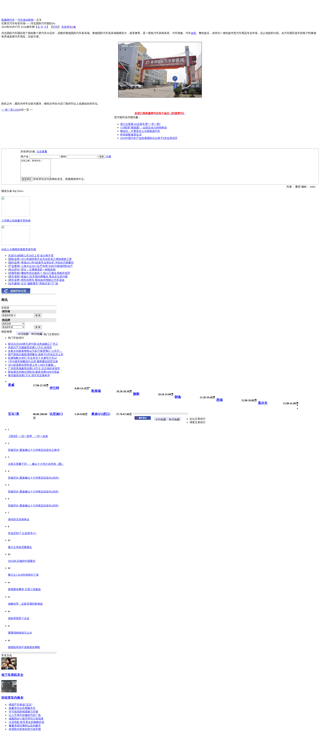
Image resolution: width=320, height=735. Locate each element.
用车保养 (14, 280)
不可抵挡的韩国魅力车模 (23, 711)
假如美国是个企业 (18, 618)
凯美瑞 (96, 391)
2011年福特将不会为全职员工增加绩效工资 (46, 259)
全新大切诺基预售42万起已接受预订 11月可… (35, 351)
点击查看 (41, 151)
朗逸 (178, 397)
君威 (11, 385)
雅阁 (136, 394)
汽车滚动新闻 (26, 19)
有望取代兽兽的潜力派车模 (25, 729)
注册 (108, 156)
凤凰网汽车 (8, 19)
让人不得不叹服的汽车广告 (25, 715)
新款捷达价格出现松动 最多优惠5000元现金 (33, 371)
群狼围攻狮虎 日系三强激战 (24, 589)
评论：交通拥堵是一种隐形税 (38, 269)
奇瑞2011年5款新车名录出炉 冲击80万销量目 (47, 262)
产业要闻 (14, 266)
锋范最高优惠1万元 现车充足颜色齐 (29, 375)
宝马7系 (13, 414)
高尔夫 (263, 403)
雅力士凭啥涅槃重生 (20, 547)
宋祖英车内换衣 (12, 697)
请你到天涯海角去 (18, 519)
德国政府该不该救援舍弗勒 (24, 647)
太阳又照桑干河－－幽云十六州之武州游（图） (36, 464)
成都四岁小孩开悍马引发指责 (26, 718)
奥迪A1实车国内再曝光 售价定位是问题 (44, 276)
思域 (219, 400)
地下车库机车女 (12, 675)
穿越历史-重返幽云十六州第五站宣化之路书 (34, 450)
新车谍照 (14, 276)
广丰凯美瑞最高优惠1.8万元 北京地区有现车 (34, 368)
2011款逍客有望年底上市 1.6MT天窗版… (32, 365)
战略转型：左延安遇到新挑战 (25, 603)
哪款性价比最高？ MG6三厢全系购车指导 (45, 273)
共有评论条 (68, 26)
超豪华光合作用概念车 (22, 708)
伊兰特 (54, 388)
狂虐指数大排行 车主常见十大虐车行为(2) (32, 358)
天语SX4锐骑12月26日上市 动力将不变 (31, 255)
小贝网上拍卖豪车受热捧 (16, 220)
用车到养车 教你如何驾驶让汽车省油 (42, 280)
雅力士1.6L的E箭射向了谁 (23, 574)
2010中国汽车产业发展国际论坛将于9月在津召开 (149, 138)
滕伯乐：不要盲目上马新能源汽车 (140, 131)
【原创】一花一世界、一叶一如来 (28, 436)
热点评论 (14, 269)
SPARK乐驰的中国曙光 (21, 561)
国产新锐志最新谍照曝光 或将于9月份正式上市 (35, 354)
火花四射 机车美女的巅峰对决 (26, 722)
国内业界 (14, 262)
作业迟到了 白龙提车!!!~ (22, 533)
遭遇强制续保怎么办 (20, 632)
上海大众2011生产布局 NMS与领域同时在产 (47, 266)
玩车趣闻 (14, 283)
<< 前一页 (7, 109)
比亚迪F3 (56, 414)
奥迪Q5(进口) (100, 414)
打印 (55, 26)
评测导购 (14, 273)
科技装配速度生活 (131, 134)
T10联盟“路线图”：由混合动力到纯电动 (143, 127)
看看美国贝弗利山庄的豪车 (25, 725)
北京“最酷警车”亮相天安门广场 (39, 283)
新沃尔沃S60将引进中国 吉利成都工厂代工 (33, 344)
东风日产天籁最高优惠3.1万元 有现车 (30, 347)
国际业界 (14, 259)
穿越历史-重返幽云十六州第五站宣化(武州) (33, 491)
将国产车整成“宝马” (20, 704)
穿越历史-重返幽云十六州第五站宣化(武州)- (33, 477)
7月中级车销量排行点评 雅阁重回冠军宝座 (33, 361)
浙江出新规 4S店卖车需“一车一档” (140, 124)
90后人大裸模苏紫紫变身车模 (18, 249)
